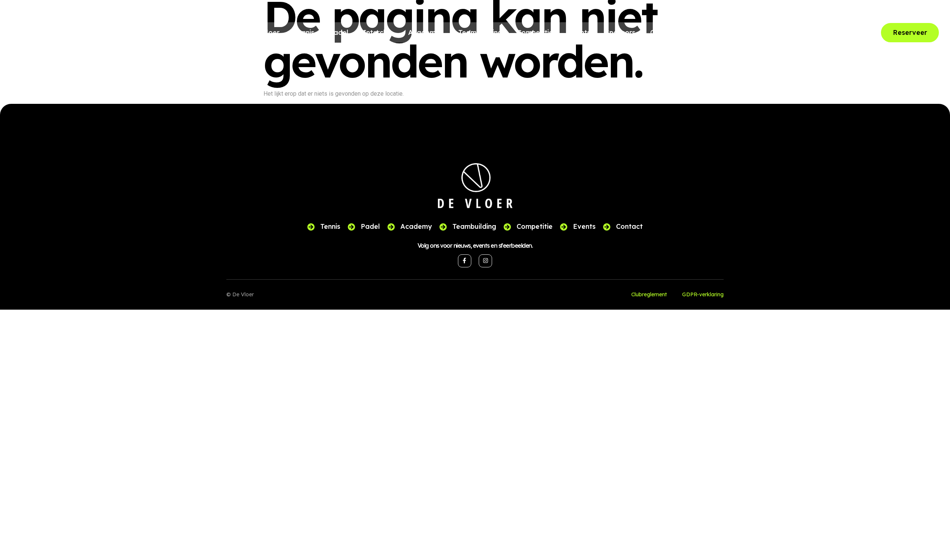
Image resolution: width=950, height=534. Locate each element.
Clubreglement (649, 294)
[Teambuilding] (443, 227)
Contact (663, 32)
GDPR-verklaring (703, 294)
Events (579, 32)
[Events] (563, 227)
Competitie (535, 32)
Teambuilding (480, 32)
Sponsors (620, 32)
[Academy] (391, 227)
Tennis (304, 32)
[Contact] (606, 227)
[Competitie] (507, 227)
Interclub (378, 32)
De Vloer (264, 32)
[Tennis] (311, 227)
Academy (424, 32)
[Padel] (351, 227)
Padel (338, 32)
